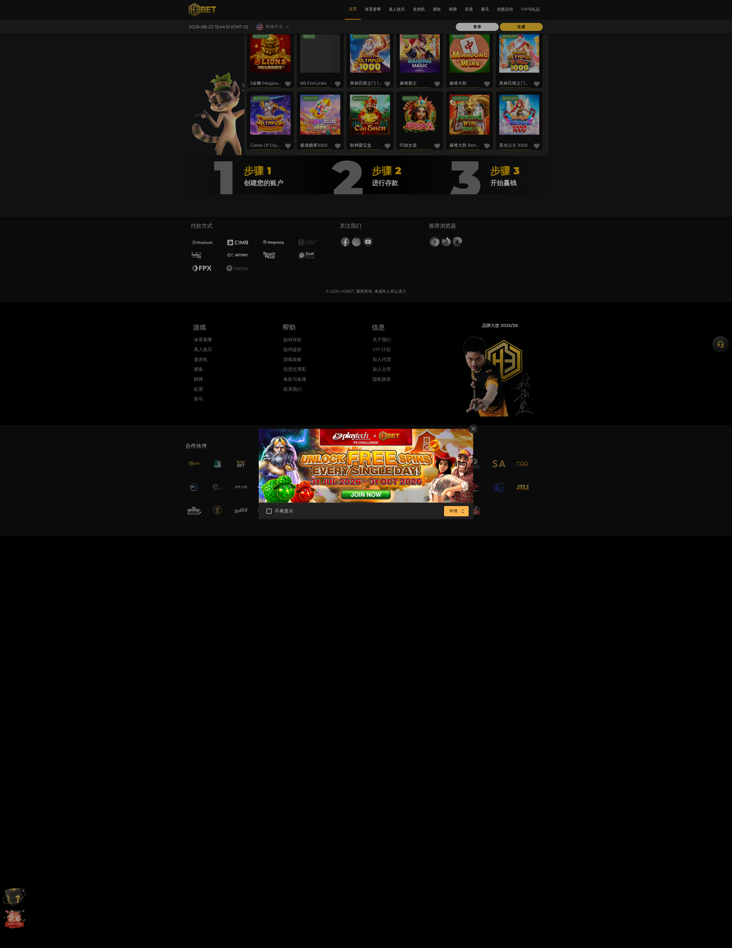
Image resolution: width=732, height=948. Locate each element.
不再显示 (284, 511)
